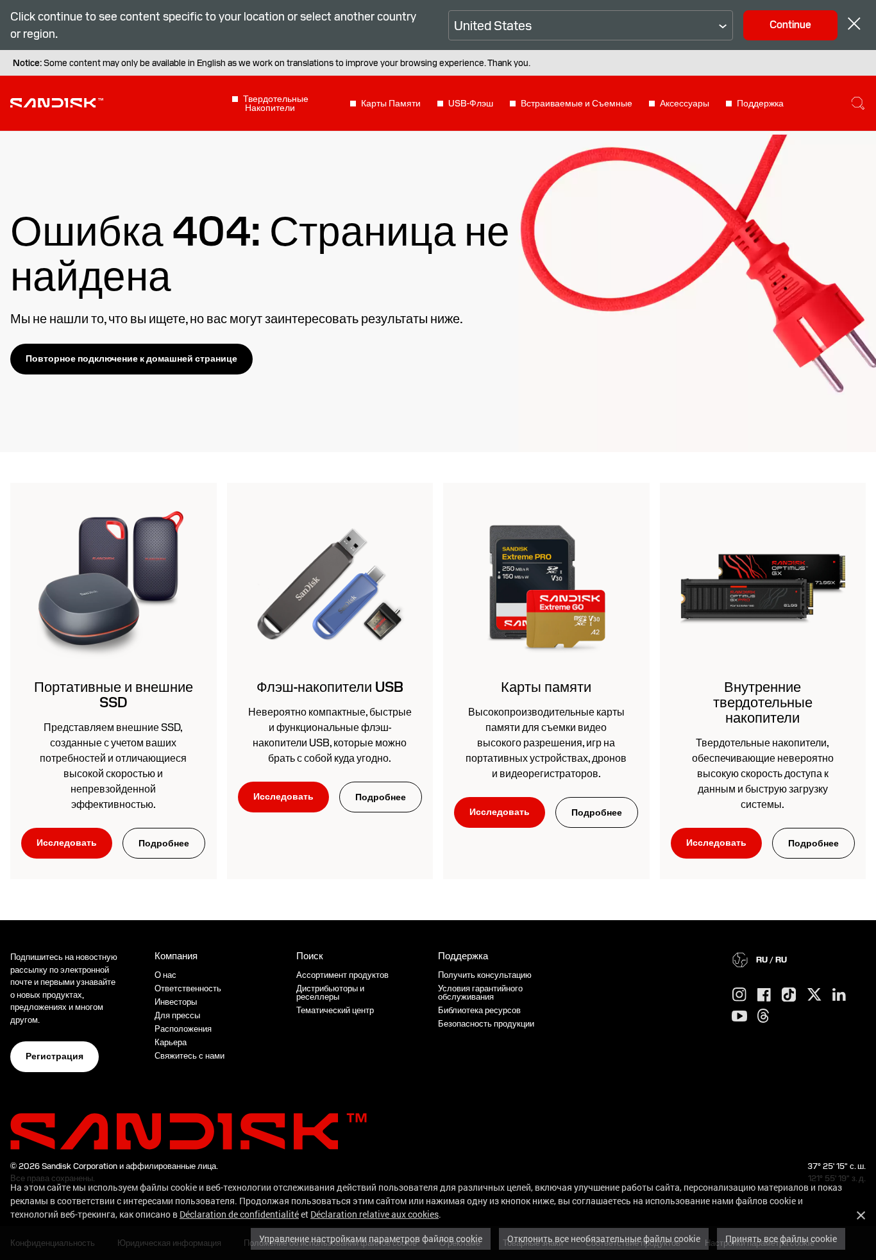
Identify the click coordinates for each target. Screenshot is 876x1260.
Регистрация (54, 1056)
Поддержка (760, 103)
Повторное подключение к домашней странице (131, 358)
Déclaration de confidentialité (239, 1214)
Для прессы (177, 1015)
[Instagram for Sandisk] (739, 995)
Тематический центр (335, 1010)
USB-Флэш (470, 103)
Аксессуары (684, 103)
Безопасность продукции (486, 1023)
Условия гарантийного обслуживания (480, 992)
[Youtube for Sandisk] (739, 1017)
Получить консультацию (485, 975)
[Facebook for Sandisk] (764, 995)
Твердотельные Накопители (275, 103)
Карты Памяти (391, 103)
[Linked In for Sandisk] (839, 995)
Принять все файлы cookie (781, 1238)
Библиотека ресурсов (479, 1010)
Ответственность (188, 988)
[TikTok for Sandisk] (788, 995)
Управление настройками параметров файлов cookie (370, 1238)
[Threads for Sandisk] (763, 1016)
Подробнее (164, 843)
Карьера (171, 1042)
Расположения (183, 1028)
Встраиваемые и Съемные (576, 103)
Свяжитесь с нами (189, 1055)
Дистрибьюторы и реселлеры (330, 992)
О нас (165, 975)
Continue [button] (790, 24)
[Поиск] (858, 103)
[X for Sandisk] (814, 995)
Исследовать (67, 842)
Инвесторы (176, 1001)
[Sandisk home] (56, 102)
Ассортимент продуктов (342, 975)
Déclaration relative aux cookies (374, 1214)
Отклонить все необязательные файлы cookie (603, 1238)
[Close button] (854, 25)
